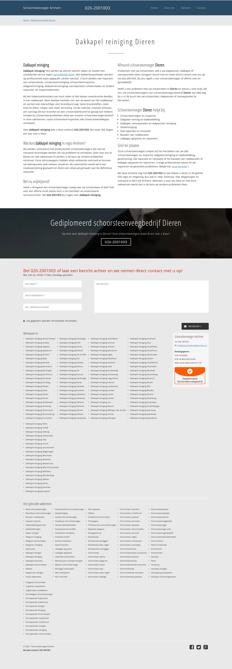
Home (26, 20)
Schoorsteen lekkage (97, 576)
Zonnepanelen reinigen (36, 626)
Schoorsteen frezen (96, 564)
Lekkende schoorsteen (65, 556)
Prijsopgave (93, 521)
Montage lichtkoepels (64, 568)
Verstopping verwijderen (162, 572)
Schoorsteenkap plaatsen (131, 576)
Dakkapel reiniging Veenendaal (39, 435)
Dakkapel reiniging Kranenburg (104, 374)
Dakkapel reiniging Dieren (43, 20)
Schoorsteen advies (96, 556)
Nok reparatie (94, 509)
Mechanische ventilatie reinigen (69, 560)
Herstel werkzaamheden (65, 525)
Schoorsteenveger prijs (161, 529)
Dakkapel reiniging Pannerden (143, 366)
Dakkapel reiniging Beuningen (39, 370)
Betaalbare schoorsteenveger (38, 513)
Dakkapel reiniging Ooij (140, 342)
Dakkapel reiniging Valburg (37, 431)
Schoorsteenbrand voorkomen (133, 552)
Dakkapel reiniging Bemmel (38, 362)
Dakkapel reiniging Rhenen (142, 394)
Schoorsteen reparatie (129, 525)
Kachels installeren (63, 541)
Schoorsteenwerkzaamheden (163, 537)
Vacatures (155, 564)
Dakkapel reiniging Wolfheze (38, 471)
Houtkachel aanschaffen (65, 529)
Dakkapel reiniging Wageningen (39, 451)
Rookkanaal (93, 537)
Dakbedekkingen (33, 529)
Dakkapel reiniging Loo (101, 402)
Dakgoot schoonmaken (36, 541)
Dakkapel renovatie (34, 560)
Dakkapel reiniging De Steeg (38, 382)
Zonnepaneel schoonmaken (38, 614)
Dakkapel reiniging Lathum (102, 382)
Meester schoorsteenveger (66, 564)
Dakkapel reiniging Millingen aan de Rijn (108, 410)
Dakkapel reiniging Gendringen (73, 378)
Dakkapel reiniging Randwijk (142, 370)
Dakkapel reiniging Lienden (103, 390)
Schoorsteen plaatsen (129, 517)
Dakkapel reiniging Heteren (71, 414)
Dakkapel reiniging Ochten (102, 414)
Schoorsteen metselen (129, 509)
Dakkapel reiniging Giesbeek (71, 386)
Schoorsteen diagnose (98, 560)
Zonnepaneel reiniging (35, 610)
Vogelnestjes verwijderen (37, 590)
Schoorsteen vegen (128, 537)
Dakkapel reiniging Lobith (102, 394)
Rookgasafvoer (94, 533)
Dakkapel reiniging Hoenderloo (104, 338)
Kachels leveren (62, 545)
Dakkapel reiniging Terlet (36, 423)
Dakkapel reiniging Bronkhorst (39, 374)
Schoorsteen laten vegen (99, 572)
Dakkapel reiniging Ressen (141, 382)
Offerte (91, 513)
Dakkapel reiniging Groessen (71, 390)
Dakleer (29, 568)
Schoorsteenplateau (159, 509)
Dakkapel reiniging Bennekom (39, 366)
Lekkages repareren (63, 552)
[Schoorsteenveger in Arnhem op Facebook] (192, 647)
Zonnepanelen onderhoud (37, 622)
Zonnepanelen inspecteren (37, 618)
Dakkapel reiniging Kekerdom (104, 358)
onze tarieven (179, 166)
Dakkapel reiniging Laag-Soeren (104, 378)
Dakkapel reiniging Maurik (102, 406)
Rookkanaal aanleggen (98, 541)
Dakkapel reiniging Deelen (37, 386)
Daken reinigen (32, 533)
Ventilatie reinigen (159, 568)
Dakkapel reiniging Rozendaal (143, 402)
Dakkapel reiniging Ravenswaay (144, 374)
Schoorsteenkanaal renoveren (133, 564)
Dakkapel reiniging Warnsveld (39, 455)
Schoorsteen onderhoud (130, 513)
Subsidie (154, 556)
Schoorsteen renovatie (130, 521)
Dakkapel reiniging (34, 556)
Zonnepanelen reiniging (36, 630)
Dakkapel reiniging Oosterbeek (143, 346)
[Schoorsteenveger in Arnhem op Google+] (206, 647)
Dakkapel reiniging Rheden (142, 390)
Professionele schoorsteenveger (102, 525)
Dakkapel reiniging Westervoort (39, 463)
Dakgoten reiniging (34, 545)
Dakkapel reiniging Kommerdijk (104, 370)
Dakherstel (30, 549)
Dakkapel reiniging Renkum (142, 378)
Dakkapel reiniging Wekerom (38, 459)
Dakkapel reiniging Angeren (38, 346)
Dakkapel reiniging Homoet (103, 342)
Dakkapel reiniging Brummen (38, 378)
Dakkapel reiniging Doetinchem (39, 410)
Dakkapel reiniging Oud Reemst (144, 362)
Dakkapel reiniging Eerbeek (71, 362)
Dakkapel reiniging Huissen (102, 346)
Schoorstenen (157, 541)
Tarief (153, 560)
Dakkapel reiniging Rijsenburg (143, 398)
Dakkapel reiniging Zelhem (37, 479)
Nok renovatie (61, 576)
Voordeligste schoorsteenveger (39, 594)
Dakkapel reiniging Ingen (101, 354)
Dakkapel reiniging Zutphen (38, 491)
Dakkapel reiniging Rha (140, 386)
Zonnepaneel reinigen (35, 606)
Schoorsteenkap (127, 568)
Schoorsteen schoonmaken (132, 529)
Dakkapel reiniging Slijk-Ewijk (143, 410)
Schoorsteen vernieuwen (131, 541)
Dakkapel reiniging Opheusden (143, 354)
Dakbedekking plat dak (36, 525)
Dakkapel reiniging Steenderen (143, 418)
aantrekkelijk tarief (63, 74)
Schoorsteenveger (159, 525)
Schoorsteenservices (160, 517)
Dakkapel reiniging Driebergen (72, 338)
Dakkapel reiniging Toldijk (37, 427)
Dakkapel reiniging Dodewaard (39, 402)
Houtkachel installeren (65, 533)
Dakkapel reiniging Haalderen (72, 394)
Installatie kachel (62, 537)
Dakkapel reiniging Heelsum (71, 402)
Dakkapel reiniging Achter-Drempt (40, 338)
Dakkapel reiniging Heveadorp (72, 418)
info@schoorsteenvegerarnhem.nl (192, 345)
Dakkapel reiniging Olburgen (103, 418)
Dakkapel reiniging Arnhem (37, 354)
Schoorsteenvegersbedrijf (162, 533)
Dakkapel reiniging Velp (36, 439)
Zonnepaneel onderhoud (37, 602)
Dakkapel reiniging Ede (69, 358)
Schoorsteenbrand (128, 549)
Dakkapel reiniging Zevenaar (38, 487)
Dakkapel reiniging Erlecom (71, 374)
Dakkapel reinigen (33, 552)
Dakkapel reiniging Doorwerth (39, 418)
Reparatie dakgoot (96, 529)
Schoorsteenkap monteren (131, 572)
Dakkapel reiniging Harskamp (72, 398)
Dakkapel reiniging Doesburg (38, 406)
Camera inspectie (33, 521)
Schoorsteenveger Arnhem (42, 8)
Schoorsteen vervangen (130, 545)
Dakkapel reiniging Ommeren (143, 338)
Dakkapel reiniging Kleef (101, 366)
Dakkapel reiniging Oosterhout (143, 350)
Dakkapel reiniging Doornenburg (40, 414)
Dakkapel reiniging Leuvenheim (104, 386)
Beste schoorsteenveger (36, 509)
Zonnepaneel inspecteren (37, 598)
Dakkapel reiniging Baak (36, 358)
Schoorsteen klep (95, 568)
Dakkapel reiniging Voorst (37, 443)
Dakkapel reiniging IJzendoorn (104, 350)
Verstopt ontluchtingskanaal (163, 576)
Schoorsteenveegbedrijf (161, 521)
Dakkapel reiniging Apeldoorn (39, 350)
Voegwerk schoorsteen (36, 582)
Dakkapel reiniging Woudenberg (40, 475)
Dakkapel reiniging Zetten (37, 483)
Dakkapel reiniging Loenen (102, 398)
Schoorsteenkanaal (128, 560)
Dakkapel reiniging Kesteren (103, 362)
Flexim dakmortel (33, 576)
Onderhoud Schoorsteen (99, 517)
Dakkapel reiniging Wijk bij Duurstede (42, 467)
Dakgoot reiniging (33, 537)
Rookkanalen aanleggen (98, 549)
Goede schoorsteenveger (66, 517)
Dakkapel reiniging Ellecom (71, 366)
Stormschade (156, 552)
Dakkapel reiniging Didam (37, 394)
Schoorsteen (93, 552)
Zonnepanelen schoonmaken (38, 634)
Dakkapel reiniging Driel (69, 342)
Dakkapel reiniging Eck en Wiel (72, 354)
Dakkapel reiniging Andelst (37, 342)
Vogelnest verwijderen (35, 586)
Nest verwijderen (62, 572)
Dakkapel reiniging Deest (36, 390)
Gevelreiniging (61, 513)
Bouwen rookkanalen (35, 517)
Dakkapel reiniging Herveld (71, 410)
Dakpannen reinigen (34, 572)
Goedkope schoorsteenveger (67, 521)
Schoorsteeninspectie (129, 556)
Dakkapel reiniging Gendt (70, 382)
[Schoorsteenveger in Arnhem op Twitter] (199, 647)
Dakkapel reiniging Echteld (71, 350)
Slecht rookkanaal (159, 545)
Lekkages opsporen (63, 549)
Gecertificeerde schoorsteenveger (69, 509)
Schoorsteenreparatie (160, 513)
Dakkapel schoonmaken (36, 564)
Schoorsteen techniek (129, 533)
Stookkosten (156, 549)
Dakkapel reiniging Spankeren (143, 414)
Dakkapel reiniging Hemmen (71, 406)
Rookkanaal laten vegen (98, 545)
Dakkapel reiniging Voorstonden (40, 447)
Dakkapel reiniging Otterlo (141, 358)
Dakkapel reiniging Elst (69, 370)
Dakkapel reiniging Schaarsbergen (145, 406)
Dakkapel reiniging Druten (70, 346)
